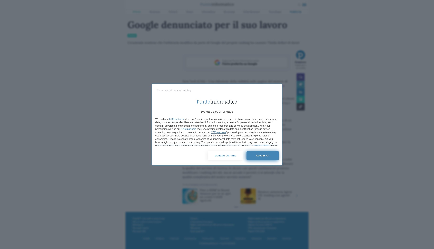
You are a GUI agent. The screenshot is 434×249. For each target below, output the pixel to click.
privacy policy (261, 145)
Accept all (263, 155)
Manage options (225, 155)
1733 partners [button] (176, 119)
